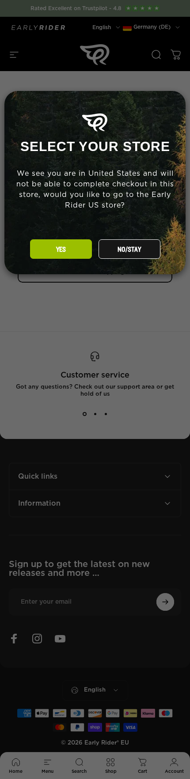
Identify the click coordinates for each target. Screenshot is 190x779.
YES (61, 249)
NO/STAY (129, 249)
